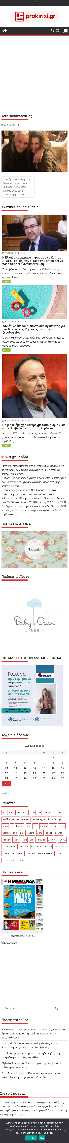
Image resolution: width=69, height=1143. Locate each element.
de (39, 812)
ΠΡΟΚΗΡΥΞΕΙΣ (45, 853)
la (12, 826)
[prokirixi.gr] (4, 30)
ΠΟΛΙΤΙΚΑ (30, 853)
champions (22, 812)
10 (6, 767)
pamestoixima (10, 832)
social (49, 832)
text (25, 839)
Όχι (42, 1138)
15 (53, 767)
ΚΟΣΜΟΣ (17, 853)
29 (53, 778)
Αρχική (6, 281)
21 (43, 773)
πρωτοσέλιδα (17, 936)
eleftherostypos (11, 819)
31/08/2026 (10, 253)
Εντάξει (31, 1138)
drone (47, 812)
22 (53, 773)
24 (6, 778)
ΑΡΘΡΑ (51, 839)
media (43, 826)
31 (6, 783)
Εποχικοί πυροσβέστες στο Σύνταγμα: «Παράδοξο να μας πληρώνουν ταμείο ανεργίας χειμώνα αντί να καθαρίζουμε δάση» (33, 469)
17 (6, 773)
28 (43, 778)
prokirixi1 (24, 420)
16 (62, 767)
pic (21, 832)
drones (57, 812)
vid (31, 839)
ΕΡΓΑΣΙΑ (59, 846)
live (35, 826)
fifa (54, 819)
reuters (30, 832)
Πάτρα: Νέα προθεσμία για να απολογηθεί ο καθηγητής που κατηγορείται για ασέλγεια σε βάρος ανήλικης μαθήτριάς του (34, 482)
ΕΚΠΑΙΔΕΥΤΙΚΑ (10, 846)
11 (15, 767)
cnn (33, 812)
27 (34, 778)
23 (62, 773)
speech (6, 839)
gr (60, 819)
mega (53, 826)
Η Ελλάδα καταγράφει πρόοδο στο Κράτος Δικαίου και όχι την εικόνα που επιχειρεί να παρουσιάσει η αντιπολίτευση (34, 1033)
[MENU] (65, 30)
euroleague (39, 819)
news (62, 826)
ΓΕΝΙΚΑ (62, 839)
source (58, 832)
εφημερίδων (30, 936)
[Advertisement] (34, 76)
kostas (23, 253)
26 (25, 778)
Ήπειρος (40, 839)
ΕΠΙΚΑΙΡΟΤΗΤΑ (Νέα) (41, 846)
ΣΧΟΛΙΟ (59, 853)
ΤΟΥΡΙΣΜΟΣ (8, 860)
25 (15, 778)
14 (43, 767)
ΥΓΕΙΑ (20, 860)
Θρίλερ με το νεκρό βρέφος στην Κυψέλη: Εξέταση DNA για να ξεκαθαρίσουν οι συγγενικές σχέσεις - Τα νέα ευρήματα (34, 510)
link (28, 826)
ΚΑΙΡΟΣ (6, 853)
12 (25, 767)
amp (11, 812)
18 (15, 773)
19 (25, 773)
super (16, 839)
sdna (40, 832)
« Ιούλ (5, 793)
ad (4, 812)
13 (34, 767)
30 (62, 778)
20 (34, 773)
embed (25, 819)
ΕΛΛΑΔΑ (24, 846)
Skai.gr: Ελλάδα (16, 457)
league (19, 826)
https (5, 826)
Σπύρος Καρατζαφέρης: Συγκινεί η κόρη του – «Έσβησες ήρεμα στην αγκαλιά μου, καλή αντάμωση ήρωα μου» (17, 187)
